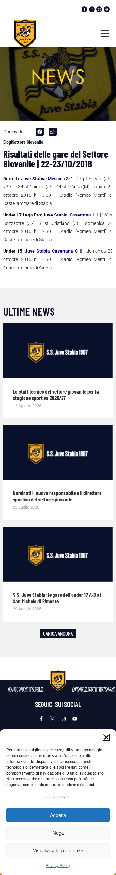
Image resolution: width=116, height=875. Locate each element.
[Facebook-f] (84, 9)
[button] (106, 737)
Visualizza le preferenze (58, 850)
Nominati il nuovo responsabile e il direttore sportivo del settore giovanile (57, 496)
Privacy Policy (58, 865)
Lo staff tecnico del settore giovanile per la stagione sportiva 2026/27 (56, 394)
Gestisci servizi (56, 797)
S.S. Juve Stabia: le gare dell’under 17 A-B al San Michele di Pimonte (57, 597)
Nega (58, 833)
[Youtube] (107, 9)
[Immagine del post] (58, 350)
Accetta (58, 815)
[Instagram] (99, 9)
